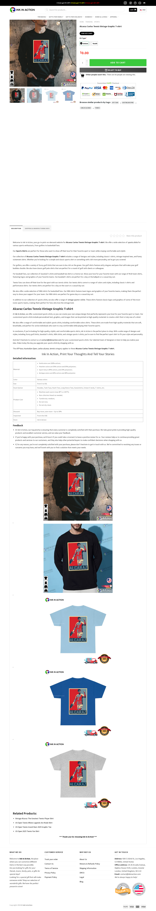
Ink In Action (20, 314)
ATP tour (115, 102)
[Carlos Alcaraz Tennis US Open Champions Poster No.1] (26, 142)
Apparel (113, 17)
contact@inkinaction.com (51, 340)
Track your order (51, 859)
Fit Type (83, 38)
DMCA (82, 872)
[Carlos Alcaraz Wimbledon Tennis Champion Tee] (130, 142)
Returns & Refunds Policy (90, 864)
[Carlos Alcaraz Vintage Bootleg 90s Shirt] (95, 142)
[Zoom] (12, 83)
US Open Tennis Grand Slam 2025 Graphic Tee (33, 827)
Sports (97, 22)
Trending (41, 17)
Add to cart (118, 62)
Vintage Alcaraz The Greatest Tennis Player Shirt (34, 818)
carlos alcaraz (86, 108)
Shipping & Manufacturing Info (37, 228)
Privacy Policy (50, 872)
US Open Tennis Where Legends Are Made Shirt (33, 822)
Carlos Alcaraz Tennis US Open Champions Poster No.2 (59, 164)
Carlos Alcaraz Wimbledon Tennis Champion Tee (130, 164)
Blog (81, 881)
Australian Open (127, 102)
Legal (82, 877)
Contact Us (49, 864)
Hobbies (88, 17)
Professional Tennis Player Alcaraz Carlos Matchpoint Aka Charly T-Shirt (25, 213)
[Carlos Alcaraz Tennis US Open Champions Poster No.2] (60, 142)
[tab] (16, 228)
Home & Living (101, 17)
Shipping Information (88, 868)
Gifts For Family (56, 17)
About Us (83, 859)
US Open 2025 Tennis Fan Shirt (27, 831)
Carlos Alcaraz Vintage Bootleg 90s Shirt (93, 163)
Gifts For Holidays (74, 17)
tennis (97, 108)
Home (82, 22)
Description (16, 228)
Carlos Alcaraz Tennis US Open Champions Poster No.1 (25, 164)
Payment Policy (51, 877)
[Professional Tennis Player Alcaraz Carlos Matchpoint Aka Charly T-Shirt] (26, 190)
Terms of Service (51, 868)
